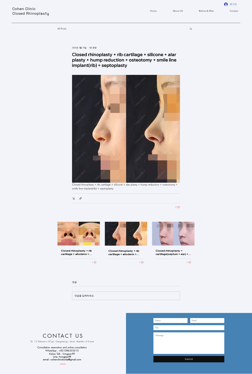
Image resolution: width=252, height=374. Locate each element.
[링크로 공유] (80, 198)
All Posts (61, 28)
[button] (190, 29)
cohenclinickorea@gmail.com (65, 359)
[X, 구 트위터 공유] (73, 198)
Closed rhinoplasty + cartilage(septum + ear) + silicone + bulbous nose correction (172, 252)
